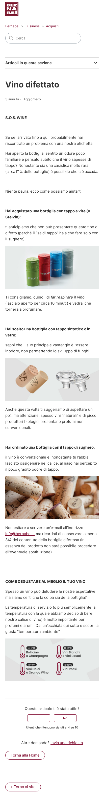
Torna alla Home (25, 755)
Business (32, 26)
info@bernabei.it (20, 533)
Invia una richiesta (66, 742)
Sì (39, 718)
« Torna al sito (23, 786)
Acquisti (52, 26)
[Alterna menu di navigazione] (90, 9)
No (65, 718)
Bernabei (12, 26)
